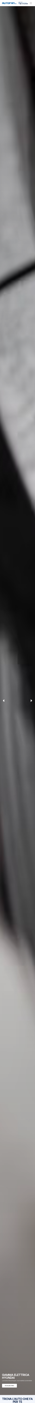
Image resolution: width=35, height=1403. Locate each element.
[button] (31, 3)
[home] (15, 3)
